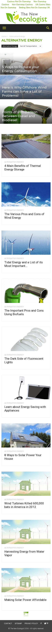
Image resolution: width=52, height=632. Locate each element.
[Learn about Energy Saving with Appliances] (26, 387)
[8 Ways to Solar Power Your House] (26, 435)
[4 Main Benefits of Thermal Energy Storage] (26, 146)
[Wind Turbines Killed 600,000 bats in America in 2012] (26, 484)
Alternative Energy (10, 46)
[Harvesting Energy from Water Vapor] (26, 532)
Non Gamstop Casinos (22, 4)
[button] (48, 28)
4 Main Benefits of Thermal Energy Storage (22, 167)
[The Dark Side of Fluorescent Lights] (26, 339)
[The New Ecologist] (26, 17)
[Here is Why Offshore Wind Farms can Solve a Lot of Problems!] (26, 91)
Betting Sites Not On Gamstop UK (34, 7)
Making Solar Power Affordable (25, 600)
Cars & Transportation (28, 46)
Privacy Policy (31, 624)
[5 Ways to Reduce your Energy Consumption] (26, 66)
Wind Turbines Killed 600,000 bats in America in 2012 (24, 505)
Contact (8, 624)
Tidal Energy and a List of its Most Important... (23, 264)
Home (3, 36)
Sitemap (18, 624)
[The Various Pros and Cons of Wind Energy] (26, 194)
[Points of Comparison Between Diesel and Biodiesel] (26, 116)
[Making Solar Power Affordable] (26, 580)
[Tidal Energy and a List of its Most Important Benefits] (26, 243)
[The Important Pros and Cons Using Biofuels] (26, 291)
